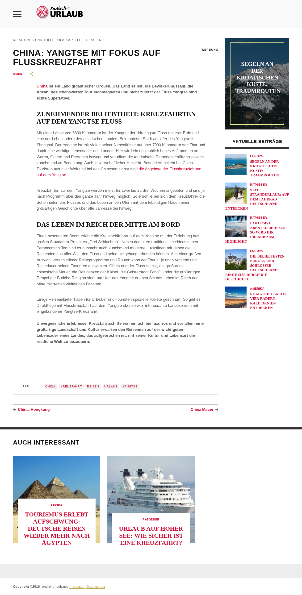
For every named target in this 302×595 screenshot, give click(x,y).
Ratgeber (258, 184)
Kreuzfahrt (71, 386)
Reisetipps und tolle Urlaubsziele (47, 40)
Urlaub (110, 386)
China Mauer (202, 410)
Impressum (77, 586)
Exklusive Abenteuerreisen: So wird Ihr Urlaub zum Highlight (256, 232)
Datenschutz (95, 586)
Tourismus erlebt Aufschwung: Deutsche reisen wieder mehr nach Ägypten (57, 528)
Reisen (93, 386)
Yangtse (130, 386)
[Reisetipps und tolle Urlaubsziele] (59, 12)
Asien (96, 40)
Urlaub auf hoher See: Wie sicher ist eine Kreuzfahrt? (151, 535)
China (42, 86)
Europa (256, 156)
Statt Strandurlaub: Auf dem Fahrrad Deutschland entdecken (257, 199)
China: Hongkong (34, 410)
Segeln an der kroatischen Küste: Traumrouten (258, 77)
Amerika (257, 288)
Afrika (57, 505)
